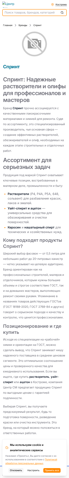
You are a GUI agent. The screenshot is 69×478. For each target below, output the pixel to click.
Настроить (33, 470)
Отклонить (16, 470)
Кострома (61, 4)
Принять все (52, 470)
